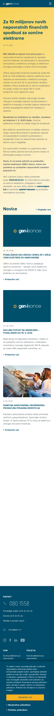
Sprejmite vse (25, 697)
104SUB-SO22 (16, 180)
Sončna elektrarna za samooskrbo (11, 657)
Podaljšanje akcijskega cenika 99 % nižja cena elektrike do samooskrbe (27, 256)
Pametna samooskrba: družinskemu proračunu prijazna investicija (24, 406)
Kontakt (7, 597)
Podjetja (31, 650)
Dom (5, 650)
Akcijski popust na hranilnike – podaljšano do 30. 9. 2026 (21, 331)
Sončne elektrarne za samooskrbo (35, 657)
